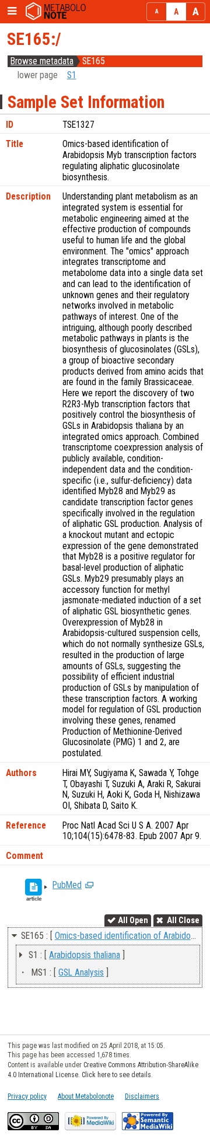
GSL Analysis (81, 972)
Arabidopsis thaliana (84, 955)
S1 (71, 75)
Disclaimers (142, 1096)
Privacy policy (27, 1096)
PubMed (67, 885)
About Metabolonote (86, 1096)
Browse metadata (42, 61)
